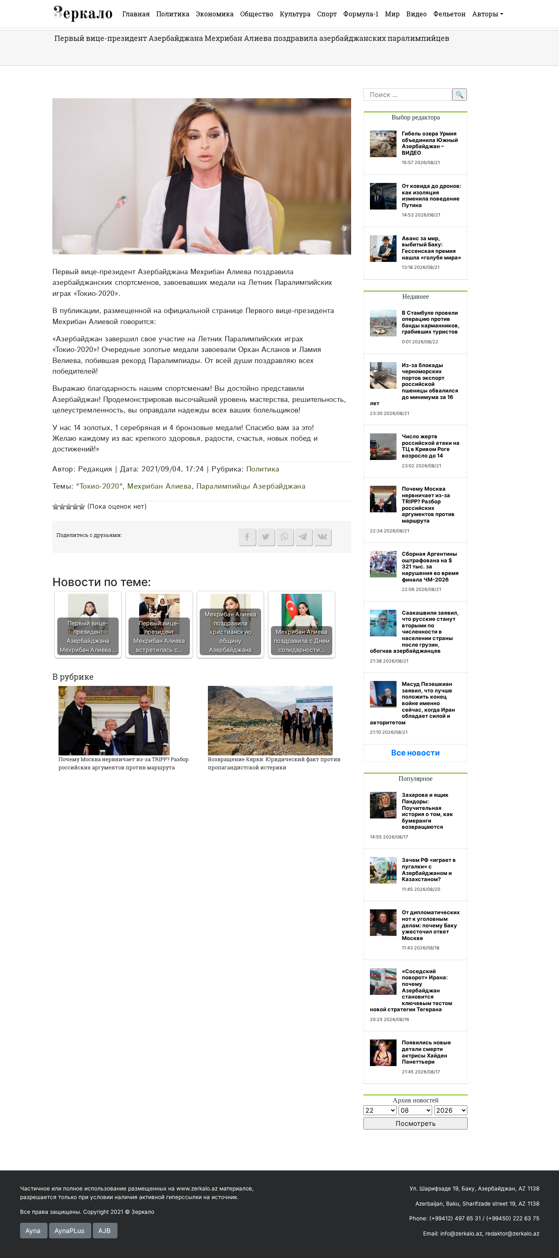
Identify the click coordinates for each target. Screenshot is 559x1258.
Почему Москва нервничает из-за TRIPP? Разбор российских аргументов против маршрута (124, 763)
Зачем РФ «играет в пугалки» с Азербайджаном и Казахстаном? (429, 869)
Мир (392, 13)
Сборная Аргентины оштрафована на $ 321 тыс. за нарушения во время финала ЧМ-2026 (430, 566)
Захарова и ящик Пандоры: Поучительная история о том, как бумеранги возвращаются (427, 810)
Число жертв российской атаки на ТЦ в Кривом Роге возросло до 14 (431, 446)
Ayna (33, 1230)
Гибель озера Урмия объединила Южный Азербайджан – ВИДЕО (430, 143)
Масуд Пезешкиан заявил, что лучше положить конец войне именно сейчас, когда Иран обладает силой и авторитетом (412, 703)
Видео (416, 13)
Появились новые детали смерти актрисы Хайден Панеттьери (426, 1052)
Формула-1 (361, 13)
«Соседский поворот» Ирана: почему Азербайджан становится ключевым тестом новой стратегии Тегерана (411, 990)
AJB (104, 1230)
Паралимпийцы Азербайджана (251, 486)
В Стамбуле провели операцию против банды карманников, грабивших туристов (431, 322)
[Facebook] (247, 537)
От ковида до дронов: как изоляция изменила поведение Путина (431, 195)
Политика (172, 13)
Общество (256, 13)
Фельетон (449, 13)
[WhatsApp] (284, 537)
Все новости (415, 753)
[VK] (322, 537)
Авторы (485, 13)
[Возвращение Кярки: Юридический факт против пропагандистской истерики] (270, 720)
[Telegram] (303, 537)
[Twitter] (266, 537)
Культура (295, 13)
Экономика (215, 13)
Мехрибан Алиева (159, 486)
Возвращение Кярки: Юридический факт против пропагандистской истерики (274, 763)
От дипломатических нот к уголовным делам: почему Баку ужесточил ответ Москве (431, 925)
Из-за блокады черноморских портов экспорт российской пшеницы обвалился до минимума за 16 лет (414, 384)
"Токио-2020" (99, 486)
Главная (136, 13)
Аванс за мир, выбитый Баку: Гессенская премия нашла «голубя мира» (431, 248)
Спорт (327, 13)
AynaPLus (69, 1230)
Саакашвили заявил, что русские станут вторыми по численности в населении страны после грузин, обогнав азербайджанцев (414, 631)
